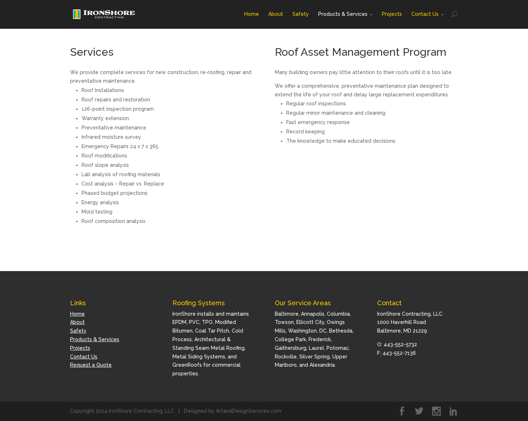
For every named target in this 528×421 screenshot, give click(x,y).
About (275, 14)
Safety (300, 14)
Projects (392, 14)
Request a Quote (91, 365)
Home (251, 14)
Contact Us (425, 14)
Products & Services (342, 14)
